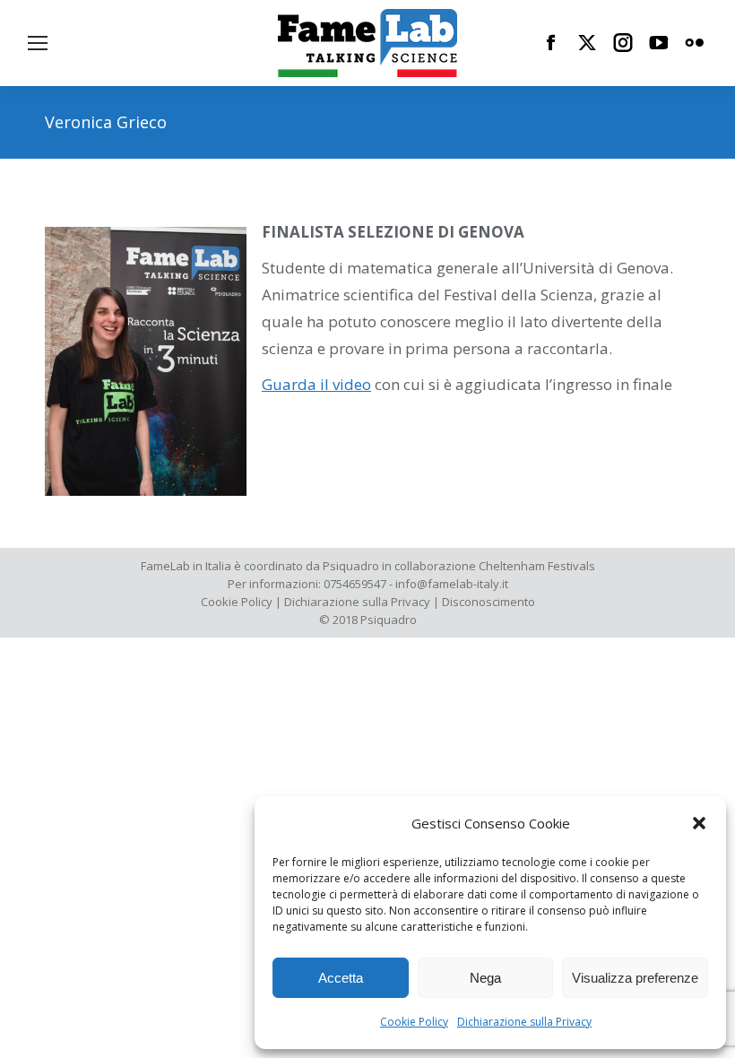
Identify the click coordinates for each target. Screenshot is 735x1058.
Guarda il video (316, 384)
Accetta (340, 977)
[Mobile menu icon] (37, 43)
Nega (485, 977)
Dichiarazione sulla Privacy (524, 1021)
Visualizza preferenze (635, 977)
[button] (699, 823)
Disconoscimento (488, 602)
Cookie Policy (414, 1021)
